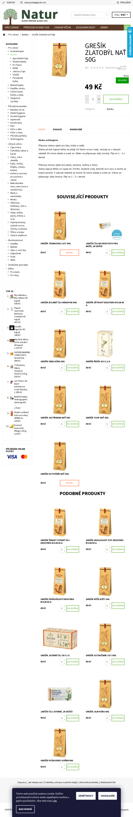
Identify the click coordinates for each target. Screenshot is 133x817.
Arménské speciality (18, 265)
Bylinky (110, 109)
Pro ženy (14, 275)
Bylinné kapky (17, 85)
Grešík (16, 74)
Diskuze (57, 129)
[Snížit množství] (110, 254)
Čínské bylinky (19, 61)
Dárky (104, 27)
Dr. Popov (17, 65)
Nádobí (13, 247)
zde (55, 801)
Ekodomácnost (86, 27)
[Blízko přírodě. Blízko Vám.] (4, 34)
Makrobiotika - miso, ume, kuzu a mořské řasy (19, 186)
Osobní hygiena (17, 116)
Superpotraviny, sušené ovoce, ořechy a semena (18, 226)
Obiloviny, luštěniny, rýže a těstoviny (18, 206)
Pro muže (15, 272)
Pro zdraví (12, 27)
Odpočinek (15, 253)
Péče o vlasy (16, 132)
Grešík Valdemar (121, 68)
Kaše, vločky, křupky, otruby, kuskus (17, 167)
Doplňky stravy (17, 88)
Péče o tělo (16, 129)
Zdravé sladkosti (18, 235)
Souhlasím (108, 796)
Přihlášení (125, 2)
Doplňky (14, 243)
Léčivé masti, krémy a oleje (17, 93)
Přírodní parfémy (18, 136)
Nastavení (25, 809)
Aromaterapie (17, 51)
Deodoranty (16, 122)
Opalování (15, 119)
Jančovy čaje (19, 71)
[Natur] (34, 15)
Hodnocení (76, 129)
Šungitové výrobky (15, 100)
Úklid (12, 260)
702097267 (10, 2)
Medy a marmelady (15, 194)
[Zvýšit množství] (110, 251)
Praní (12, 256)
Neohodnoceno (113, 68)
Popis (42, 129)
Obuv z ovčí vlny (18, 250)
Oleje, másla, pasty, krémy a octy (17, 216)
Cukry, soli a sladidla (16, 159)
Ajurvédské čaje (20, 58)
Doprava (22, 782)
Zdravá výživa (62, 27)
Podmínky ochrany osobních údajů (60, 782)
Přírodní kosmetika (36, 27)
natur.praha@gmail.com (35, 2)
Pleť (12, 126)
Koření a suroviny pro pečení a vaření (18, 177)
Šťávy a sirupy (17, 232)
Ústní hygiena (16, 139)
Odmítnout (86, 796)
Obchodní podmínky (89, 782)
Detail (69, 252)
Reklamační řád (108, 782)
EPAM (15, 68)
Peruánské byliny (18, 79)
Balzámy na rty (17, 109)
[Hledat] (106, 15)
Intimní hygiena (17, 113)
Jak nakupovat (35, 782)
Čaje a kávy (15, 147)
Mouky (13, 199)
